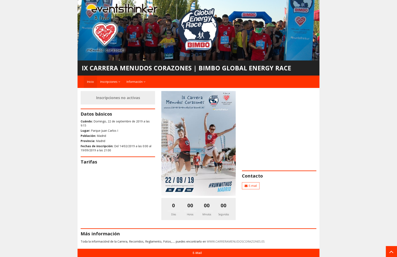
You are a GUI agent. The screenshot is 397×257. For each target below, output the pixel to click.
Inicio (90, 82)
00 (190, 205)
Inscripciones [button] (109, 82)
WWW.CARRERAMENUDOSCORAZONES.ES (236, 241)
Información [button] (134, 82)
